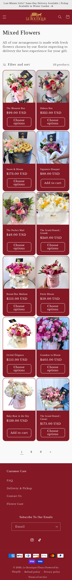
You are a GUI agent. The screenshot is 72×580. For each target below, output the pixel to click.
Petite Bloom (47, 294)
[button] (4, 17)
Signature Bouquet (50, 169)
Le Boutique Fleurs (34, 567)
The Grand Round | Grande (50, 232)
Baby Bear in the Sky (18, 416)
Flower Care (15, 503)
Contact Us (14, 496)
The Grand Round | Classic (50, 417)
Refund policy (32, 572)
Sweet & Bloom (15, 169)
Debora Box (46, 108)
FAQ (10, 480)
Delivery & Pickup (19, 488)
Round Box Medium (17, 294)
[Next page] (50, 452)
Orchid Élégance (15, 355)
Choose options (19, 122)
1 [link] (21, 452)
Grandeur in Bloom (50, 355)
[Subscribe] (56, 527)
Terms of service (37, 577)
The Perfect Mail (15, 230)
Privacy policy (52, 572)
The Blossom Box (16, 108)
